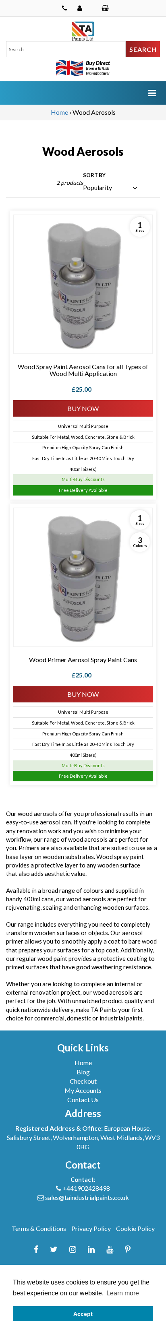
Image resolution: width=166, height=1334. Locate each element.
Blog (83, 1072)
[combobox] (66, 49)
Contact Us (83, 1099)
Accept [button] (83, 1314)
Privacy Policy (91, 1228)
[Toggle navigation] (152, 92)
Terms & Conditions (39, 1228)
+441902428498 (86, 1188)
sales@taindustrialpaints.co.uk (87, 1197)
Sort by (94, 175)
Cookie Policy (135, 1228)
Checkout (83, 1081)
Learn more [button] (122, 1293)
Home (59, 112)
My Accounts (83, 1090)
